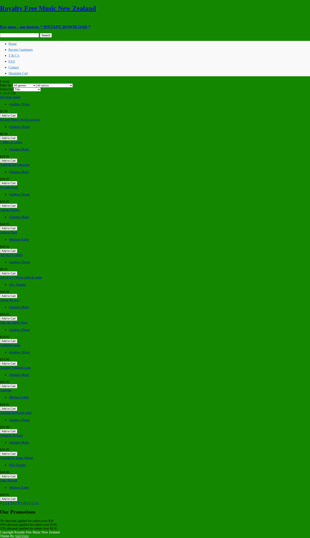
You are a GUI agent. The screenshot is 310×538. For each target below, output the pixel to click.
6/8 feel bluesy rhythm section (20, 119)
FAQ (11, 61)
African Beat (8, 232)
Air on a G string (11, 255)
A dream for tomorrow (15, 164)
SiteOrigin (22, 536)
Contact (13, 67)
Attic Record (8, 480)
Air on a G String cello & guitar (21, 277)
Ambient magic (10, 345)
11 (28, 503)
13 (37, 503)
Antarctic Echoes (11, 435)
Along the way (10, 300)
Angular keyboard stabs (16, 413)
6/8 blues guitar (10, 97)
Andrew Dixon (19, 104)
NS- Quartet (17, 284)
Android (5, 390)
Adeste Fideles (10, 210)
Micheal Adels (19, 239)
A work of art (9, 187)
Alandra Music (19, 149)
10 (24, 503)
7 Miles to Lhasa (11, 142)
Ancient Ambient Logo (15, 367)
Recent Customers (20, 49)
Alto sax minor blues (14, 322)
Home (12, 44)
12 (32, 503)
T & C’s (13, 55)
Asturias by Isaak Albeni (16, 458)
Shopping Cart (18, 73)
